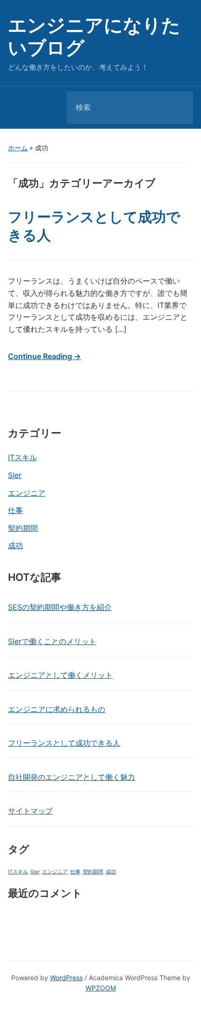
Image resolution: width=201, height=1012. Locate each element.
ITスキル (22, 457)
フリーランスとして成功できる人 (64, 743)
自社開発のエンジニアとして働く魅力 (71, 777)
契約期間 (23, 528)
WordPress (66, 978)
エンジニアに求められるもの (56, 709)
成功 (15, 545)
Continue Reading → (44, 356)
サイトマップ (30, 810)
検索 (178, 107)
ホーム (18, 148)
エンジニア (26, 493)
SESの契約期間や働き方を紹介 (60, 607)
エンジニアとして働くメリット (60, 675)
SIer (15, 475)
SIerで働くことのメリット (52, 641)
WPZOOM (101, 988)
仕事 (15, 510)
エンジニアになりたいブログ (94, 36)
